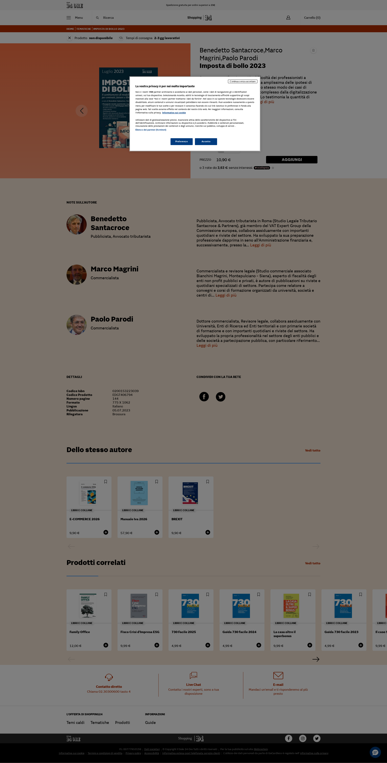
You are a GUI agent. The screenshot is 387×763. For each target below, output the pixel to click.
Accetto (206, 141)
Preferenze (181, 141)
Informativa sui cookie (174, 112)
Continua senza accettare (243, 81)
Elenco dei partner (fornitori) (150, 130)
